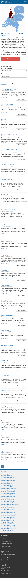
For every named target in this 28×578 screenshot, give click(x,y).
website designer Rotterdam (8, 517)
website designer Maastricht (8, 512)
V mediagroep (5, 330)
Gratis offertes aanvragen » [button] (10, 59)
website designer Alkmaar (7, 474)
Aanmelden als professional (8, 554)
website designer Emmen (7, 498)
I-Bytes (3, 451)
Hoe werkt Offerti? (5, 540)
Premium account (5, 556)
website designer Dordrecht (8, 493)
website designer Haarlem (7, 503)
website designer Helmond (7, 507)
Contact (3, 536)
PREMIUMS (4, 255)
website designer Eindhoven (8, 496)
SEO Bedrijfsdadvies (7, 345)
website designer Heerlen (7, 506)
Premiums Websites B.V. (8, 104)
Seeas (3, 421)
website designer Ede (6, 494)
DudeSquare (4, 406)
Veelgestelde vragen (6, 541)
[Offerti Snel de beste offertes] (1, 2)
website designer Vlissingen (8, 523)
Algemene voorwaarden (7, 543)
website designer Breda (7, 485)
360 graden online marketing (9, 240)
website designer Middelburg (8, 514)
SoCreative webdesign (7, 164)
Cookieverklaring (5, 546)
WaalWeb (4, 225)
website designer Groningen (8, 501)
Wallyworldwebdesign (7, 315)
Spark (2, 436)
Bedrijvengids (4, 559)
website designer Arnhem (7, 482)
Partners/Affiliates (5, 557)
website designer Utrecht (7, 520)
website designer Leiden (7, 511)
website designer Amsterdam (8, 478)
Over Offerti (4, 538)
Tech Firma (4, 119)
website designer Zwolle (7, 530)
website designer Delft (6, 486)
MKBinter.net (5, 300)
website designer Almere (7, 475)
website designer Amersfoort (8, 477)
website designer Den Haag (8, 490)
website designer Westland (8, 525)
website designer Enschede (8, 499)
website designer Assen (7, 483)
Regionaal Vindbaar (6, 179)
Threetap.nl (4, 194)
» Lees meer (4, 97)
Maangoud (4, 270)
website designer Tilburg (7, 519)
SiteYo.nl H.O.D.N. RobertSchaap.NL (11, 390)
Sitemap (3, 548)
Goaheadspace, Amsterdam (9, 149)
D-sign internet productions (9, 210)
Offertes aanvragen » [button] (21, 99)
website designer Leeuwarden (8, 509)
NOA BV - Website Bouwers (9, 89)
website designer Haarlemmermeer (10, 504)
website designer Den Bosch (8, 488)
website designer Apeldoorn (8, 480)
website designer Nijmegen (8, 515)
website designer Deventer (8, 491)
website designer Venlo (7, 522)
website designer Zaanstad (8, 527)
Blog (2, 560)
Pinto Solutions (5, 285)
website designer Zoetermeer (8, 528)
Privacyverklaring (5, 544)
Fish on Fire (4, 360)
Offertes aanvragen (6, 552)
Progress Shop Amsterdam (9, 134)
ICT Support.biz (5, 375)
